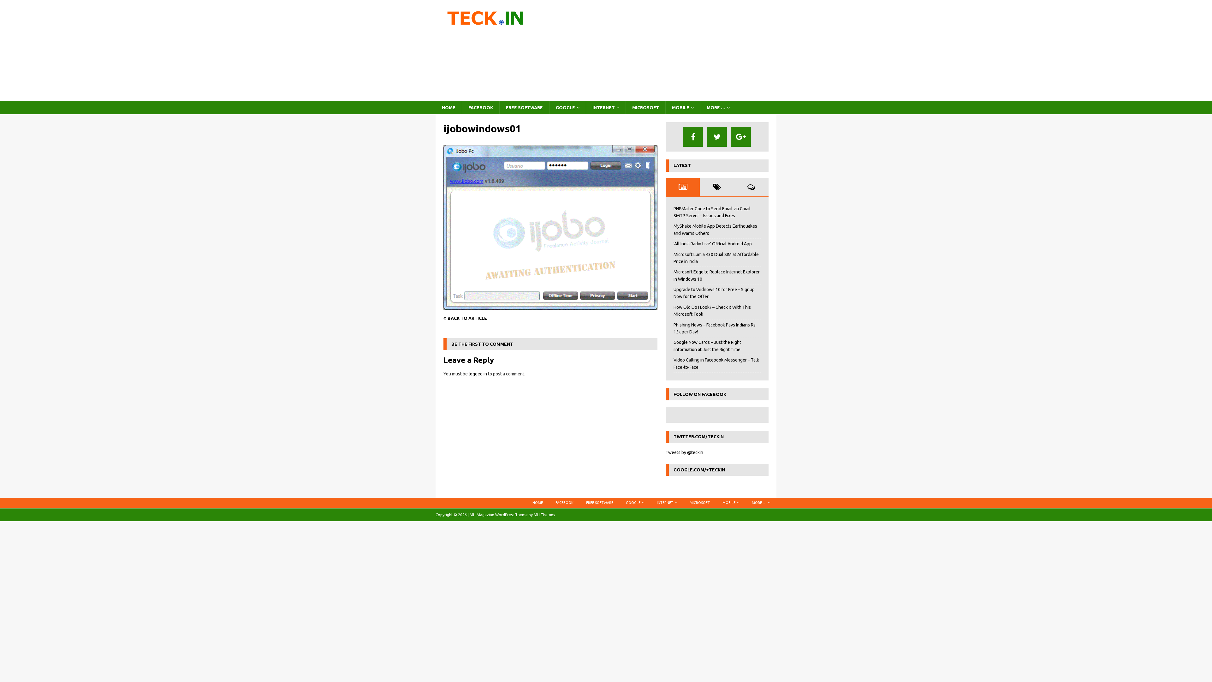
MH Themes (544, 515)
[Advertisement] (661, 50)
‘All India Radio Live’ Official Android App (713, 243)
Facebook (480, 107)
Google (565, 107)
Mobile (680, 107)
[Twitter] (717, 137)
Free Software (524, 107)
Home (448, 107)
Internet (603, 107)
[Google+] (741, 137)
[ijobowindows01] (550, 305)
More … (716, 107)
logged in (478, 373)
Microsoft (645, 107)
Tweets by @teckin (684, 452)
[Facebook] (693, 137)
